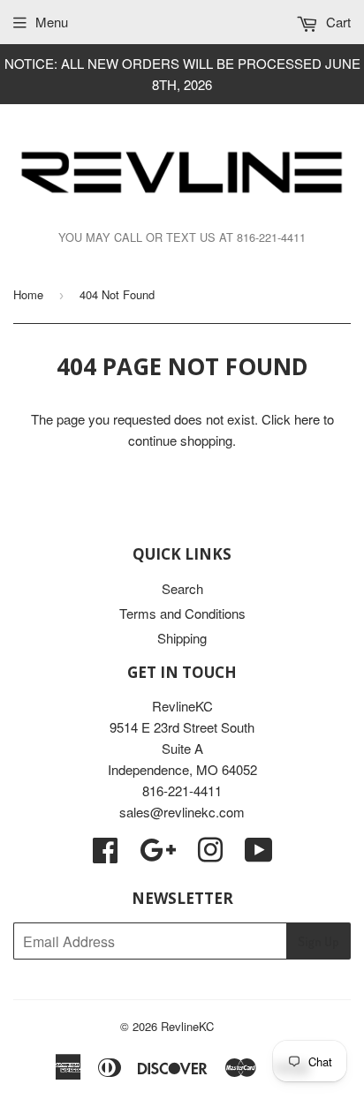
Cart (336, 21)
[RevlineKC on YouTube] (259, 855)
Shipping (182, 638)
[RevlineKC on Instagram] (210, 855)
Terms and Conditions (182, 613)
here (307, 419)
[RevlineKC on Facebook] (105, 855)
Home (28, 294)
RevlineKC (187, 1026)
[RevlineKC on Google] (158, 855)
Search (182, 588)
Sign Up (318, 941)
